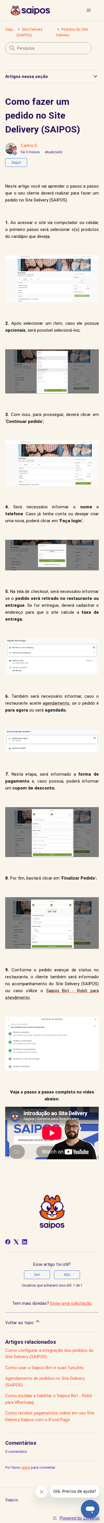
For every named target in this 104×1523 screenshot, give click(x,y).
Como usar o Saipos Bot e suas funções (44, 1367)
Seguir (16, 162)
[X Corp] (16, 1241)
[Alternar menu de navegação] (88, 10)
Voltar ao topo (20, 1322)
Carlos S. (29, 145)
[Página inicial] (30, 10)
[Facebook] (7, 1241)
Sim (37, 1275)
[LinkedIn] (24, 1241)
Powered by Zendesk (80, 1517)
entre (26, 1467)
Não (67, 1275)
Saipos (11, 29)
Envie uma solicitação (71, 1303)
